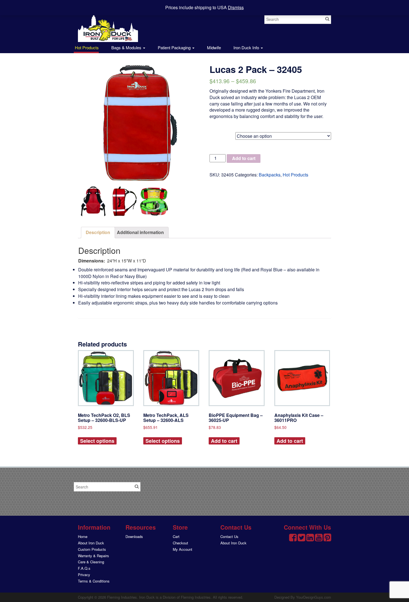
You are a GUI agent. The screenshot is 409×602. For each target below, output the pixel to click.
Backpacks (269, 174)
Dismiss (236, 7)
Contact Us (229, 536)
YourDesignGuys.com (313, 597)
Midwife (214, 47)
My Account (182, 549)
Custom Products (92, 549)
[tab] (98, 232)
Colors (216, 134)
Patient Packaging (175, 47)
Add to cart (243, 158)
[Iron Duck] (108, 24)
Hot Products (86, 47)
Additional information (140, 232)
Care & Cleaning (91, 561)
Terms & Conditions (94, 581)
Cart (176, 536)
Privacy (84, 574)
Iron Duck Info (246, 47)
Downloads (134, 536)
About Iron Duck (91, 543)
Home (82, 536)
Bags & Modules (126, 47)
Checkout (180, 543)
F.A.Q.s (84, 568)
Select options (97, 440)
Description (98, 232)
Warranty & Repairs (93, 555)
